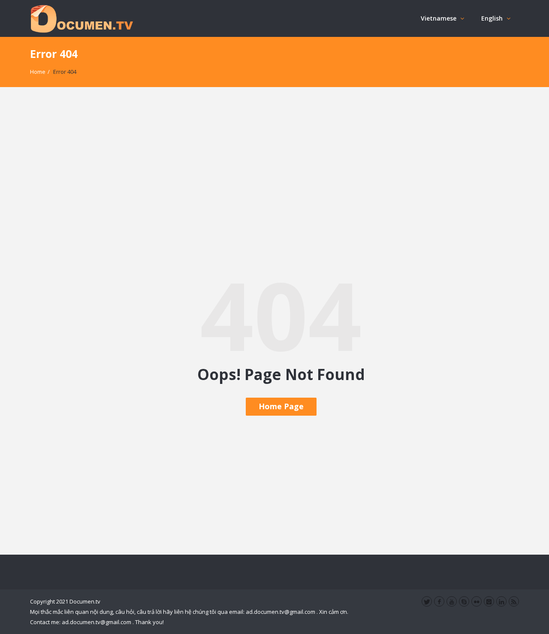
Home (37, 71)
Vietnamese (438, 18)
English (492, 18)
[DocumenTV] (81, 18)
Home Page (281, 406)
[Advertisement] (274, 177)
